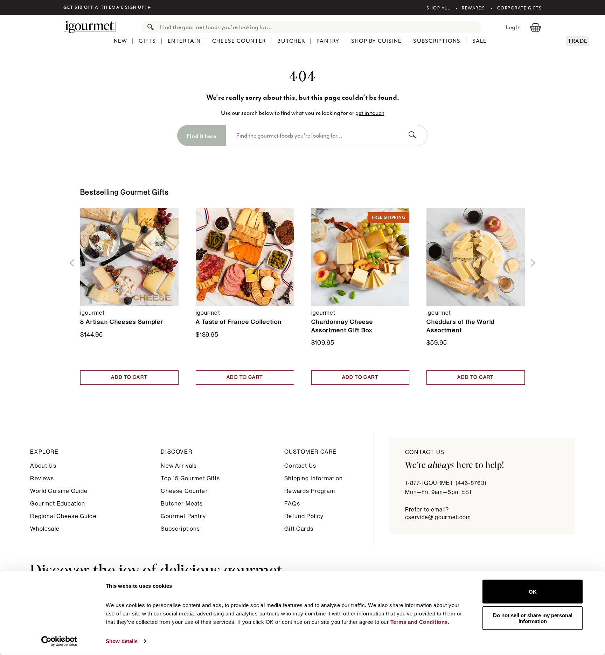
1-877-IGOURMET (446, 483)
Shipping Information (313, 478)
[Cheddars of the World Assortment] (475, 257)
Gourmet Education (57, 504)
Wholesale (44, 529)
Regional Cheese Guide (63, 516)
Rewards (473, 8)
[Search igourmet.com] (149, 27)
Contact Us (300, 466)
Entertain (184, 40)
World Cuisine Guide (59, 491)
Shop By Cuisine (376, 40)
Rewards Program (309, 491)
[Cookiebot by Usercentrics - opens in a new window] (59, 641)
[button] (70, 263)
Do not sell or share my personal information (532, 618)
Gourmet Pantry (183, 516)
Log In (513, 27)
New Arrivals (179, 466)
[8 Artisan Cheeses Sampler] (129, 257)
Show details (122, 641)
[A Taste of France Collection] (245, 257)
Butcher (291, 40)
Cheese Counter (239, 40)
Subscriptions (436, 40)
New (120, 40)
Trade (577, 40)
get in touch (369, 113)
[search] (318, 27)
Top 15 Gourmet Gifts (190, 478)
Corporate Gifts (519, 8)
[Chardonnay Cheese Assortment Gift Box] (360, 257)
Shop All (438, 8)
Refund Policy (304, 516)
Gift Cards (298, 529)
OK (533, 591)
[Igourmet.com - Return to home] (93, 27)
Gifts (147, 40)
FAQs (292, 504)
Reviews (42, 478)
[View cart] (535, 27)
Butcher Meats (182, 504)
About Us (43, 466)
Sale (479, 40)
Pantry (328, 40)
